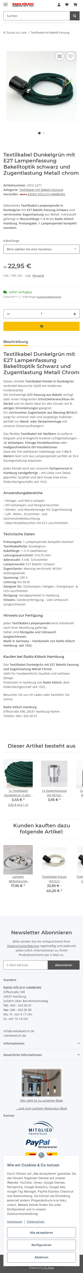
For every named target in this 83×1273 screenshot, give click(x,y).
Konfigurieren (41, 1245)
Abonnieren (63, 965)
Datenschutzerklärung (23, 946)
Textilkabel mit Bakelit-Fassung (41, 190)
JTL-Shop (49, 1267)
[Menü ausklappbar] (5, 2)
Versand (38, 275)
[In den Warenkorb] (6, 46)
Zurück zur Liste (16, 32)
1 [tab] (39, 133)
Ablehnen (41, 1257)
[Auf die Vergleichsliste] (59, 56)
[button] (59, 4)
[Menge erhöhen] (74, 313)
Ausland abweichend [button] (49, 297)
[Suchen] (75, 15)
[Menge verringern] (8, 313)
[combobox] (41, 249)
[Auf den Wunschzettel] (70, 56)
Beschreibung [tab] (15, 342)
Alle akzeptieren (41, 1232)
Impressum (14, 1221)
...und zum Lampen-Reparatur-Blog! (41, 1108)
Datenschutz (35, 1221)
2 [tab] (43, 133)
